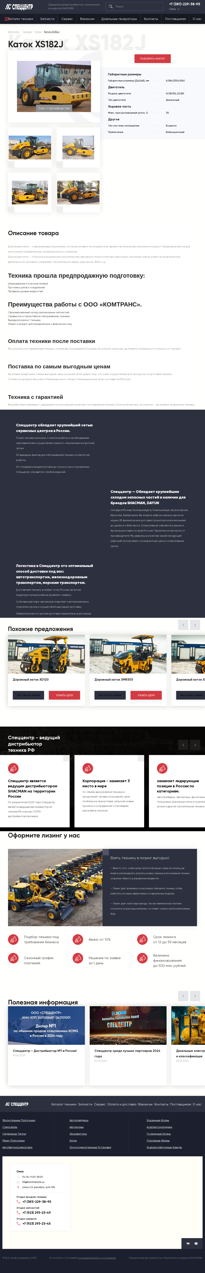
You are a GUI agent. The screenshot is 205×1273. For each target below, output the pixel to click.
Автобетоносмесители (17, 1147)
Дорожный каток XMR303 (113, 679)
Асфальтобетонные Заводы (164, 1147)
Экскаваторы (78, 1133)
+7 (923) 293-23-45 (37, 1223)
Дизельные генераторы (119, 19)
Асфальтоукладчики (159, 1127)
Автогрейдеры (79, 1120)
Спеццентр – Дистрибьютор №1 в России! (45, 1051)
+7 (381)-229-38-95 (184, 4)
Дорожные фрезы (158, 1140)
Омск (172, 9)
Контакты (151, 19)
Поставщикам (175, 19)
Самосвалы (9, 1127)
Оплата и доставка (121, 1104)
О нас (197, 19)
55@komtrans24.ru (33, 1181)
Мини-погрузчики (13, 1140)
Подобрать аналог (152, 58)
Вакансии (87, 19)
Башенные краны (158, 1120)
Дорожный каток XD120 (31, 679)
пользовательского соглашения (97, 1257)
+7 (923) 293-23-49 (37, 1213)
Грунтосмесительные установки (90, 1147)
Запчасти (47, 19)
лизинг (28, 695)
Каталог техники (20, 19)
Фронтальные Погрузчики (18, 1120)
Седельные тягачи (14, 1133)
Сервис (67, 19)
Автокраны (77, 1127)
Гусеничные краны (159, 1133)
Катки (73, 1140)
